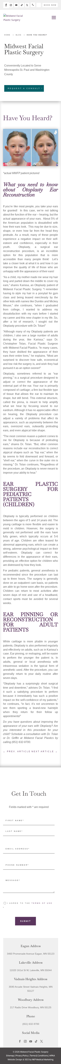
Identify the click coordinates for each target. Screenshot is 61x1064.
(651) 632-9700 (30, 1024)
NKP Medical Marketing (42, 1059)
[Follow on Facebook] (6, 5)
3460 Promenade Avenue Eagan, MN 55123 (30, 953)
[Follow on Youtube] (16, 5)
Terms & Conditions (39, 1055)
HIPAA (52, 1055)
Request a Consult (24, 88)
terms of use (42, 903)
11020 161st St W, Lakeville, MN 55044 (31, 970)
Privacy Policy (22, 1055)
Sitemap (10, 1055)
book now (50, 5)
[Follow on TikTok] (21, 5)
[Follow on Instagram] (11, 5)
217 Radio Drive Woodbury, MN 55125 (30, 1007)
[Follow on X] (27, 5)
